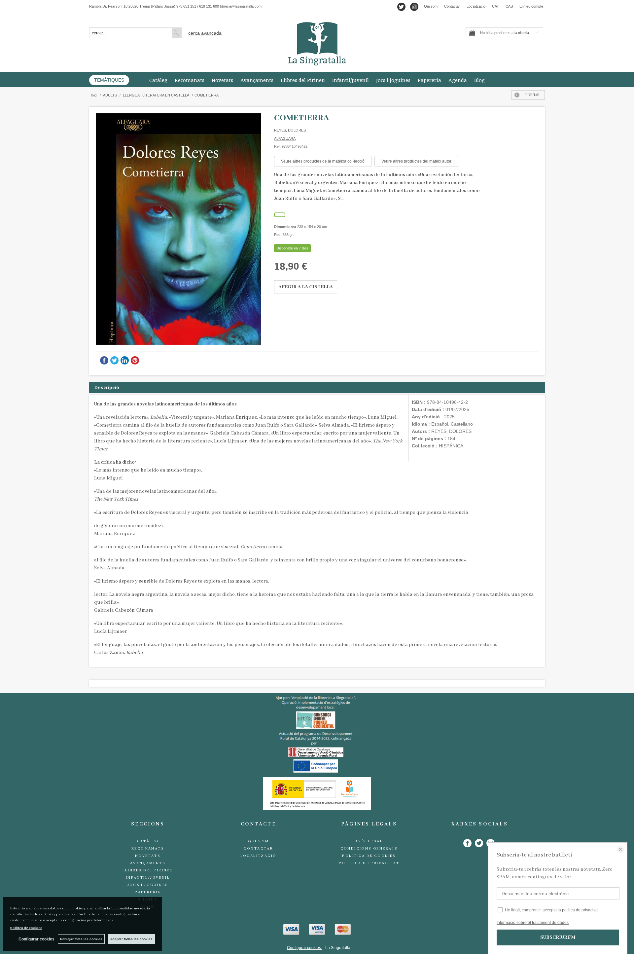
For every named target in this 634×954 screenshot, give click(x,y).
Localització (476, 6)
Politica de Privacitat (369, 863)
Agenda (457, 80)
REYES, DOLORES (290, 130)
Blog (479, 80)
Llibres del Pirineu (303, 80)
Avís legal (369, 841)
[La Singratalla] (317, 43)
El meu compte (531, 6)
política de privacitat (580, 910)
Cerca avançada (205, 33)
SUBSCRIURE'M (557, 937)
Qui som (431, 6)
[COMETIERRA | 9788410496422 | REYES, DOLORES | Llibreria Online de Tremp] (178, 229)
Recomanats (189, 80)
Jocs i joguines (393, 80)
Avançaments (256, 80)
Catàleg (158, 80)
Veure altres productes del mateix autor (416, 161)
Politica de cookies (369, 856)
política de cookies (26, 928)
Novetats (222, 80)
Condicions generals (369, 848)
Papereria (429, 80)
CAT (495, 6)
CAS (509, 6)
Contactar (452, 6)
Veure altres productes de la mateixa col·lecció (323, 161)
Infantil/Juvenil (350, 80)
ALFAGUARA (285, 138)
